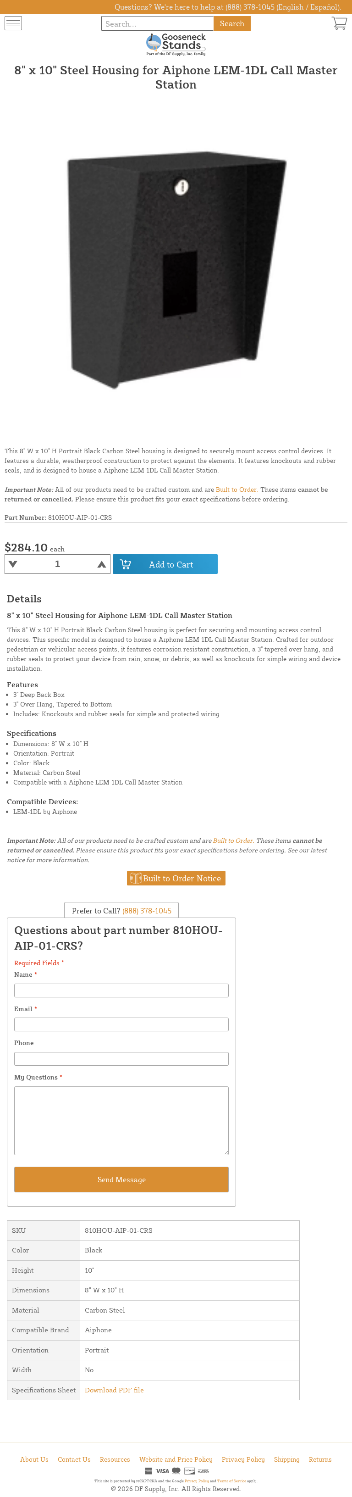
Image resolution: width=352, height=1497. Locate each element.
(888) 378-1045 (146, 910)
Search (232, 23)
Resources (115, 1459)
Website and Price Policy (176, 1459)
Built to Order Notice (182, 878)
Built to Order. (237, 489)
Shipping (287, 1459)
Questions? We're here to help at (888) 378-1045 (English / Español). (228, 6)
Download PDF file (114, 1390)
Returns (320, 1459)
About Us (34, 1459)
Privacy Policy (243, 1459)
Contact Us (74, 1459)
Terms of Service (231, 1481)
